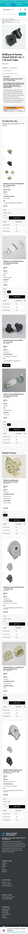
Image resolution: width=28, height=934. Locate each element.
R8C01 (7, 85)
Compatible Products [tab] (7, 70)
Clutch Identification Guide (8, 897)
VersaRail (4, 870)
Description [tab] (5, 67)
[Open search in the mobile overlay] (14, 14)
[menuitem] (21, 9)
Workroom (4, 871)
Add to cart (17, 218)
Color (4, 210)
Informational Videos (7, 898)
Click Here (13, 4)
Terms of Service (6, 914)
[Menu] (20, 9)
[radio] (5, 213)
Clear (25, 300)
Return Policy (5, 911)
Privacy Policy (5, 912)
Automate (4, 863)
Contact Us (4, 917)
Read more (6, 365)
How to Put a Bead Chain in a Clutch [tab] (10, 73)
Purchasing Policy (6, 909)
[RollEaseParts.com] (8, 10)
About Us (4, 916)
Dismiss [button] (14, 6)
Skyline (3, 864)
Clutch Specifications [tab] (13, 67)
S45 (3, 868)
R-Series (4, 866)
